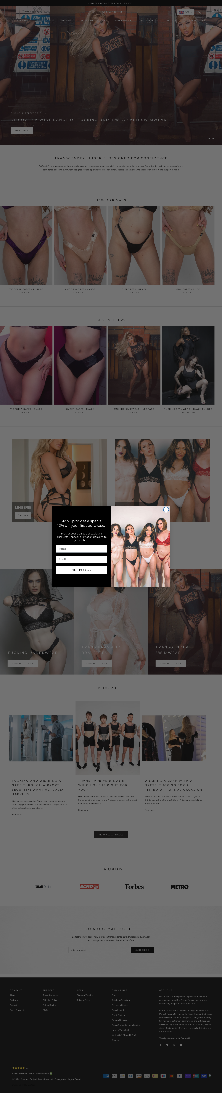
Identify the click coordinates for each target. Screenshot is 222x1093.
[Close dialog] (166, 509)
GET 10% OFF (82, 570)
